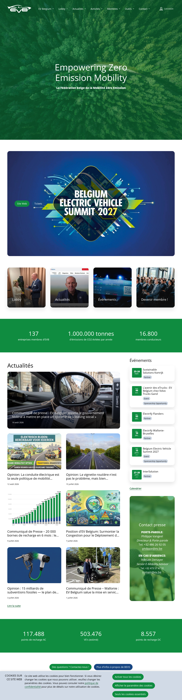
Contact (143, 8)
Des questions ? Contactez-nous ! (70, 667)
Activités (95, 8)
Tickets (38, 203)
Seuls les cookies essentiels (130, 694)
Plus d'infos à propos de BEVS (113, 667)
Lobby (61, 8)
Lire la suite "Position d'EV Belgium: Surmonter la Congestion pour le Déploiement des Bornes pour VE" (93, 516)
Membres (112, 8)
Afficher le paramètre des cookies (133, 685)
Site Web (22, 203)
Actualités (77, 8)
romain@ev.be (151, 572)
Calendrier (135, 488)
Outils (128, 8)
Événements (112, 287)
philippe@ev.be (152, 549)
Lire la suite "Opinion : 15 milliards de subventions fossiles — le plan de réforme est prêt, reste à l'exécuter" (34, 573)
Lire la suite (14, 605)
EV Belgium (45, 8)
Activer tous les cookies (128, 676)
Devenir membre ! (155, 287)
